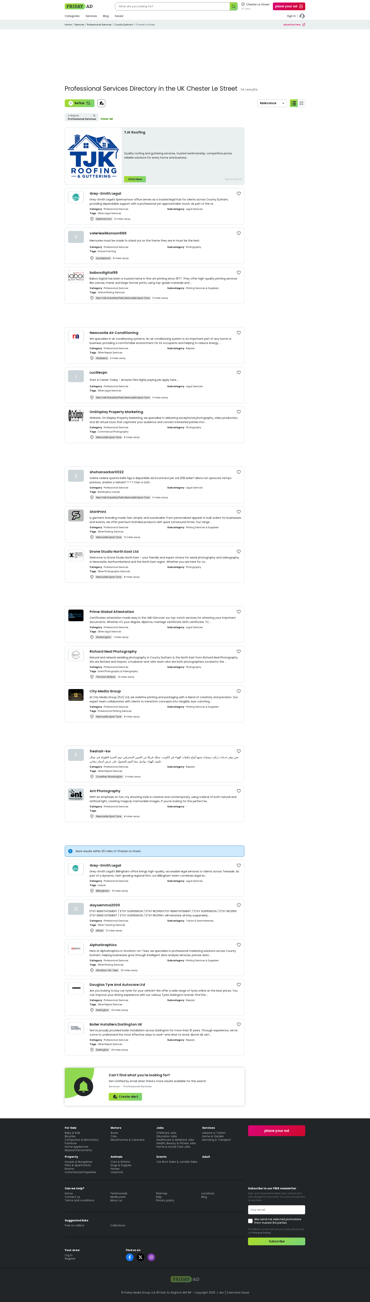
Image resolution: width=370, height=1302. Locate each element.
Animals (116, 1156)
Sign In (291, 16)
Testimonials (118, 1193)
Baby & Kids (72, 1133)
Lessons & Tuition (213, 1133)
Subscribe (277, 1241)
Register (70, 1259)
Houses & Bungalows (78, 1161)
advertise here (292, 24)
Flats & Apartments (78, 1165)
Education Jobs (166, 1136)
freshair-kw (100, 751)
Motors (116, 1128)
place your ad (286, 6)
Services (91, 16)
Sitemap (161, 1193)
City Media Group (105, 691)
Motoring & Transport (216, 1139)
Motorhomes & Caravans (128, 1139)
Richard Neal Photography (113, 651)
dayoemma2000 (105, 905)
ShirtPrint (98, 511)
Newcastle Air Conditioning (114, 332)
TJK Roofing (134, 132)
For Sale (71, 1128)
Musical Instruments (78, 1150)
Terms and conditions (79, 1200)
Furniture (71, 1143)
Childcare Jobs (166, 1133)
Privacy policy (165, 1200)
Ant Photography (105, 790)
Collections (117, 1225)
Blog (106, 16)
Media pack (118, 1197)
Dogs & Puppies (121, 1165)
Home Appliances (76, 1146)
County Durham (123, 24)
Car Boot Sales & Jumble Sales (176, 1161)
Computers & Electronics (81, 1139)
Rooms (69, 1168)
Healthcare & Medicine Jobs (175, 1139)
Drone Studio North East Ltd (114, 551)
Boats (114, 1133)
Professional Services (99, 24)
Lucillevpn (98, 372)
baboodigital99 (104, 272)
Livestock (117, 1172)
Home (68, 24)
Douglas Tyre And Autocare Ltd (117, 984)
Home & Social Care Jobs (173, 1146)
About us (116, 1200)
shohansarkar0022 (107, 472)
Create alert (128, 1096)
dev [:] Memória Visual (234, 1292)
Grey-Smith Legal (105, 193)
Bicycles (70, 1136)
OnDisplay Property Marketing (116, 411)
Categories (72, 16)
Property (71, 1156)
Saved (119, 16)
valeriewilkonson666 (108, 233)
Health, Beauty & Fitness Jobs (176, 1143)
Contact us (72, 1197)
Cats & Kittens (120, 1161)
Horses (115, 1168)
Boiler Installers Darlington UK (116, 1024)
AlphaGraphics (103, 944)
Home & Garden (213, 1136)
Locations (207, 1193)
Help (159, 1197)
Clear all (107, 119)
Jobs (160, 1128)
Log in (68, 1255)
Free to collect (74, 1225)
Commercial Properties (80, 1172)
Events (161, 1156)
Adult (206, 1156)
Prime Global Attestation (112, 611)
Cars (114, 1136)
